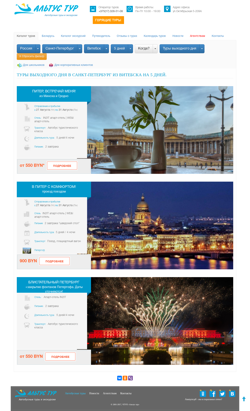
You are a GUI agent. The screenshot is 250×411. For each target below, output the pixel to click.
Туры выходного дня (179, 48)
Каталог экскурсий (73, 36)
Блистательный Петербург (53, 282)
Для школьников (34, 65)
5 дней (119, 48)
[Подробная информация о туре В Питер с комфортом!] (54, 261)
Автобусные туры (75, 393)
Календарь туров (155, 36)
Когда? (144, 48)
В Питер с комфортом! (54, 187)
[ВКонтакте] (119, 378)
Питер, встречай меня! (54, 91)
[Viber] (130, 378)
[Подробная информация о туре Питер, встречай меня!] (62, 165)
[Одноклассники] (125, 378)
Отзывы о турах (127, 36)
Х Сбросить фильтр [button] (31, 56)
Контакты (218, 36)
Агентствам (197, 36)
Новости (177, 36)
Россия (26, 48)
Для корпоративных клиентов (73, 65)
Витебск (94, 48)
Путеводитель (101, 36)
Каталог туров (26, 36)
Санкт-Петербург (60, 48)
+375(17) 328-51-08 (111, 11)
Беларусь (48, 36)
